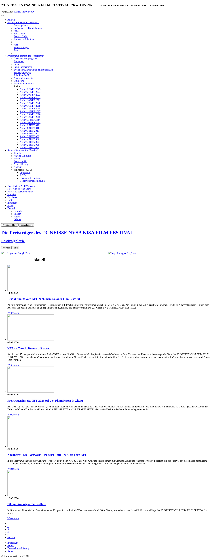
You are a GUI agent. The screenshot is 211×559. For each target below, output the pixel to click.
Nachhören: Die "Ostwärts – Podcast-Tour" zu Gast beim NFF (47, 454)
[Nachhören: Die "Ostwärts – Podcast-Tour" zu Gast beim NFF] (30, 446)
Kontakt (11, 551)
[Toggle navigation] (2, 15)
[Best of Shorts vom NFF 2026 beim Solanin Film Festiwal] (30, 290)
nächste (11, 537)
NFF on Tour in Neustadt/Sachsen (28, 348)
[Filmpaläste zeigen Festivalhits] (30, 495)
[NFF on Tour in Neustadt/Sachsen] (30, 339)
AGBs (10, 545)
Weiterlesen (13, 313)
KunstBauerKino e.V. (24, 11)
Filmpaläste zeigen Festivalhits (26, 504)
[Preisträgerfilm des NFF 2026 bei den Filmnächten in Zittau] (30, 391)
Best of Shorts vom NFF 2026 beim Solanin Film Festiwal (43, 298)
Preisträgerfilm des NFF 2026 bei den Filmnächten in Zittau (45, 400)
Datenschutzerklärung (18, 548)
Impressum (12, 542)
